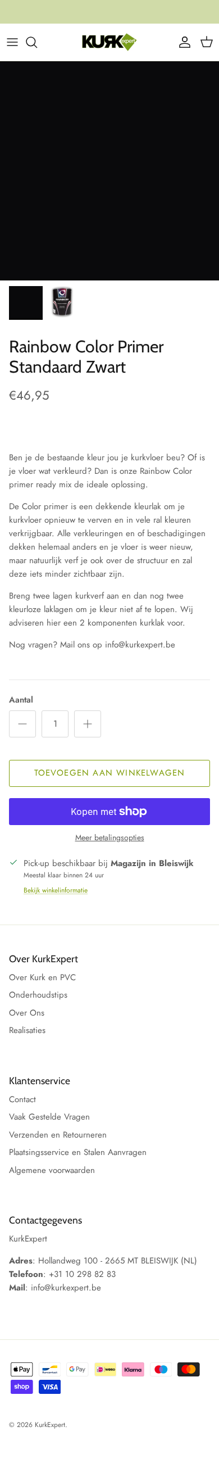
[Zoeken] (37, 42)
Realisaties (27, 1030)
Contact (22, 1099)
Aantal (21, 700)
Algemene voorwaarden (52, 1170)
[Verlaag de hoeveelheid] (22, 723)
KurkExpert (50, 1425)
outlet (158, 16)
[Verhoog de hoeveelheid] (87, 723)
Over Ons (26, 1013)
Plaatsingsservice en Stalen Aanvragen (78, 1152)
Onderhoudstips (38, 995)
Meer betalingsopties (109, 838)
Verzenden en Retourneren (58, 1135)
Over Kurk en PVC (42, 977)
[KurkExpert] (109, 42)
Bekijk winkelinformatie (56, 890)
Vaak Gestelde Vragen (49, 1117)
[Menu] (12, 42)
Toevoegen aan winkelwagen (109, 773)
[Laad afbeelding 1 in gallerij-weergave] (109, 170)
